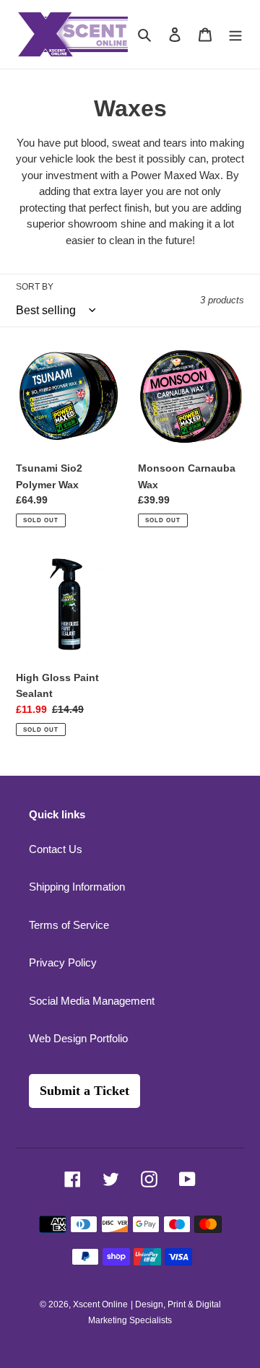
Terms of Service (69, 925)
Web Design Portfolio (78, 1038)
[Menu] (235, 34)
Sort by (34, 287)
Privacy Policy (63, 962)
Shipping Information (77, 886)
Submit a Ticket (84, 1090)
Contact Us (55, 849)
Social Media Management (92, 1001)
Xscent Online (100, 1304)
